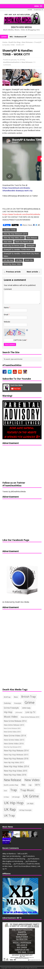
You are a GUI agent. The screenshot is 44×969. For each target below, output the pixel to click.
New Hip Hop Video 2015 (15, 770)
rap (30, 785)
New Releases (27, 62)
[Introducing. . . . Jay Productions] (6, 836)
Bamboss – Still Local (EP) (18, 853)
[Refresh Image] (27, 330)
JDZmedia (19, 712)
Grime (30, 702)
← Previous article (12, 271)
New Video (8, 241)
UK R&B (30, 803)
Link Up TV (30, 712)
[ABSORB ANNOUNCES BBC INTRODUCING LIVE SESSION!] (15, 836)
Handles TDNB (10, 230)
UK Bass (6, 797)
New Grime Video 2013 (12, 732)
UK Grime (31, 796)
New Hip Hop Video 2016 (15, 774)
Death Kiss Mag (14, 42)
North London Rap (11, 785)
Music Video (11, 716)
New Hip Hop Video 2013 (14, 762)
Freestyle (17, 703)
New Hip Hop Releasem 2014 (15, 234)
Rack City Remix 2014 (23, 241)
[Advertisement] (17, 463)
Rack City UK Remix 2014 (13, 245)
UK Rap (19, 260)
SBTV (37, 784)
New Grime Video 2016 (14, 743)
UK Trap (9, 815)
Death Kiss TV (38, 10)
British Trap (28, 696)
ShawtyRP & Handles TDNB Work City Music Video (21, 254)
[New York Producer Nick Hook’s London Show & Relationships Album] (24, 836)
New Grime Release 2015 (14, 725)
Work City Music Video (12, 264)
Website (7, 322)
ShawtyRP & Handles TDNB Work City (19, 249)
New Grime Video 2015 (14, 739)
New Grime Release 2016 (12, 728)
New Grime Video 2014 (15, 735)
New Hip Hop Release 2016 (16, 758)
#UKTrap (7, 697)
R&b (23, 785)
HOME (30, 10)
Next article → (33, 271)
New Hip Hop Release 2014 (16, 750)
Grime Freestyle (11, 707)
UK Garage (16, 797)
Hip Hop (8, 712)
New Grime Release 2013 (30, 717)
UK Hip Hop (8, 260)
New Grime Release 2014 (15, 721)
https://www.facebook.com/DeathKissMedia (21, 214)
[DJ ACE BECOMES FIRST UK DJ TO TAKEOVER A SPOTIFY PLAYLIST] (6, 843)
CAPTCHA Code (20, 340)
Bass (16, 697)
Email (6, 314)
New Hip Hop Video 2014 (13, 237)
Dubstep (7, 703)
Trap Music (27, 790)
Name (6, 307)
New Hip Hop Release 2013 (12, 747)
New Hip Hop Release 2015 (16, 754)
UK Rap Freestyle (25, 810)
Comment (8, 289)
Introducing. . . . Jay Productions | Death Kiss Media (21, 864)
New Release (32, 237)
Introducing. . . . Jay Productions (23, 856)
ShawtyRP (31, 245)
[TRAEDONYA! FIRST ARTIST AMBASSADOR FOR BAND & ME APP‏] (33, 836)
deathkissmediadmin (11, 62)
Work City (29, 260)
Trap (13, 790)
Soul (5, 791)
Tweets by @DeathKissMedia (14, 491)
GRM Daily (26, 708)
